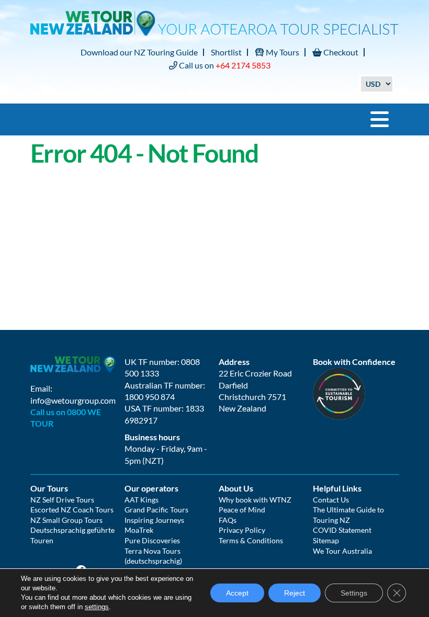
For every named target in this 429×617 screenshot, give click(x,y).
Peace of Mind (242, 509)
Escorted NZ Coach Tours (72, 509)
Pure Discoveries (152, 540)
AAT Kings (142, 499)
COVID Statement (342, 529)
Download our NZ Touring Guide (139, 52)
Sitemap (326, 540)
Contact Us (331, 499)
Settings (354, 593)
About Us (236, 488)
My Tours (281, 52)
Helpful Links (337, 488)
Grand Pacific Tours (156, 509)
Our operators (151, 488)
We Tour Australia (342, 550)
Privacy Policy (242, 529)
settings (97, 607)
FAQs (227, 520)
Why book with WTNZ (255, 499)
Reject (294, 593)
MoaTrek (139, 529)
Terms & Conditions (251, 540)
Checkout (340, 52)
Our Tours (49, 488)
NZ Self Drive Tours (62, 499)
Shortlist (226, 52)
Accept (237, 593)
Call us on (223, 65)
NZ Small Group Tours (66, 520)
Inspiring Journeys (154, 520)
